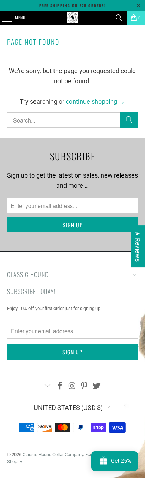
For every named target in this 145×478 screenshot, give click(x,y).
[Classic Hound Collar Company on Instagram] (72, 386)
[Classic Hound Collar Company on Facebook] (60, 386)
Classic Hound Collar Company (53, 454)
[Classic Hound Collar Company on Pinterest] (84, 386)
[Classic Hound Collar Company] (72, 18)
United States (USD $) (68, 407)
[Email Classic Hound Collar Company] (48, 386)
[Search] (119, 18)
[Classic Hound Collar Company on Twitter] (97, 386)
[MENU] (3, 18)
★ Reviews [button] (137, 246)
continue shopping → (95, 101)
